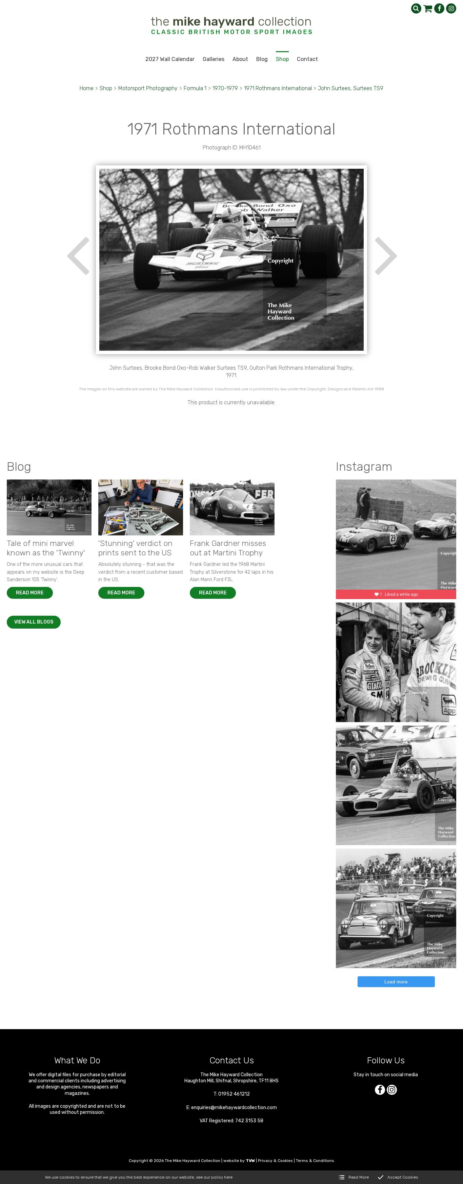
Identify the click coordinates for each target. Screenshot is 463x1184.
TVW (250, 1160)
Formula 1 (195, 88)
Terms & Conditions (315, 1160)
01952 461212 (234, 1094)
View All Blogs (33, 622)
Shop (106, 88)
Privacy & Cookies (275, 1160)
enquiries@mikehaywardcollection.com (234, 1107)
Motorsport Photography (148, 88)
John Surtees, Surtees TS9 (350, 88)
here (228, 1177)
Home (87, 88)
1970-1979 (225, 88)
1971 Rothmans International (278, 88)
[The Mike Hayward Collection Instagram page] (451, 8)
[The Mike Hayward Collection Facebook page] (439, 8)
